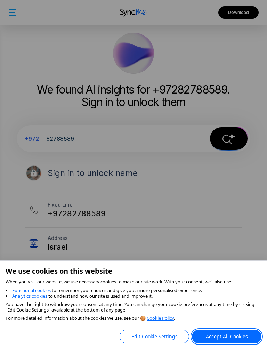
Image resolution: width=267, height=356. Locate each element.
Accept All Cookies (227, 336)
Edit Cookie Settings (154, 336)
